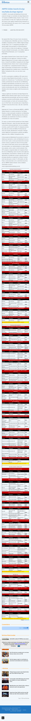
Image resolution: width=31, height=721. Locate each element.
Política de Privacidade (16, 710)
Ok (18, 646)
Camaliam (19, 711)
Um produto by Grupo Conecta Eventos (10, 708)
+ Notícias (5, 668)
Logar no (21, 627)
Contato (24, 710)
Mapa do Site (7, 710)
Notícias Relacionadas (8, 635)
